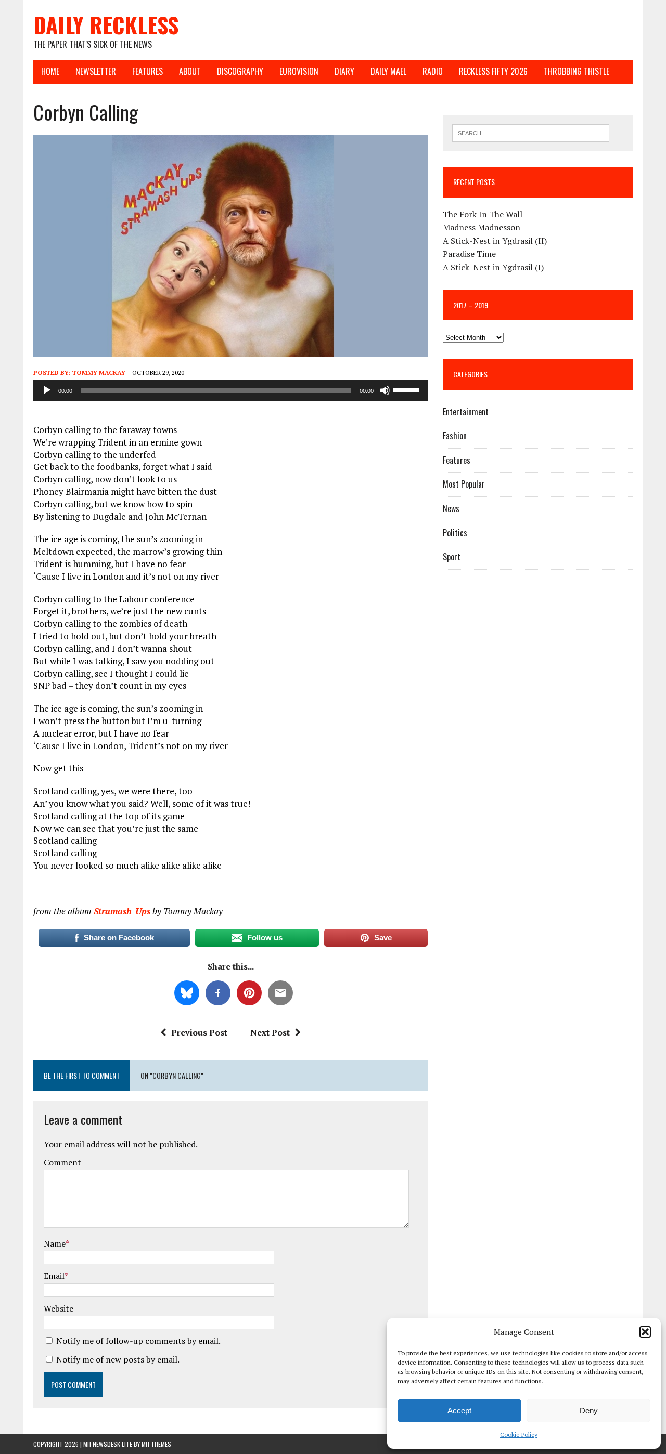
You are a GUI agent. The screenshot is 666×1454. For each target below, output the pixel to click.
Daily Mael (388, 71)
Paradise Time (469, 253)
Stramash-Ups (122, 911)
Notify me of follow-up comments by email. (138, 1340)
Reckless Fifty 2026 (493, 71)
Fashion (455, 435)
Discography (240, 71)
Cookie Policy (518, 1434)
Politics (455, 533)
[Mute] (385, 390)
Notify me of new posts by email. (118, 1359)
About (190, 71)
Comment (62, 1162)
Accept (459, 1410)
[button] (645, 1332)
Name (55, 1243)
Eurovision (298, 71)
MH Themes (156, 1443)
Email (54, 1275)
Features (147, 71)
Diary (344, 71)
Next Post (270, 1032)
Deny (589, 1410)
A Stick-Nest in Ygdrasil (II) (495, 240)
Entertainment (466, 411)
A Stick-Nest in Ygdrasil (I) (493, 267)
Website (58, 1308)
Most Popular (464, 484)
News (451, 508)
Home (50, 71)
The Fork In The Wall (482, 214)
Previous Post (199, 1032)
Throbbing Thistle (576, 71)
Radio (432, 71)
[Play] (47, 390)
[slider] (407, 389)
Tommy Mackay (98, 372)
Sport (451, 557)
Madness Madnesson (481, 227)
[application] (230, 390)
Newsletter (95, 71)
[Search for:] (530, 132)
